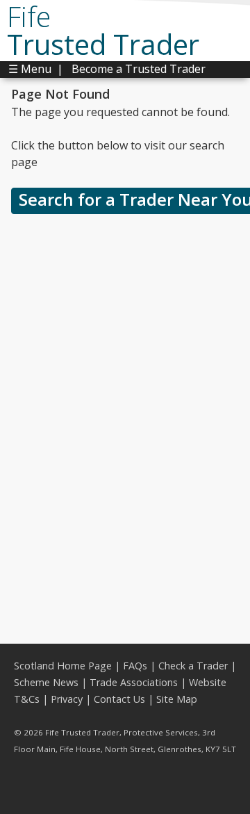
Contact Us (119, 699)
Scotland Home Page (63, 665)
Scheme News (46, 682)
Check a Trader (193, 665)
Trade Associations (134, 682)
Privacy (67, 699)
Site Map (176, 699)
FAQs (135, 665)
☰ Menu (29, 68)
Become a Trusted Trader (139, 68)
